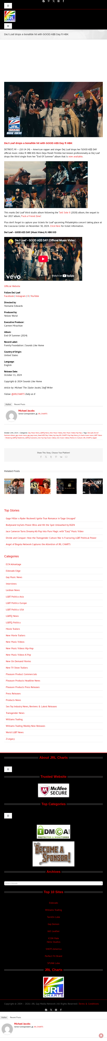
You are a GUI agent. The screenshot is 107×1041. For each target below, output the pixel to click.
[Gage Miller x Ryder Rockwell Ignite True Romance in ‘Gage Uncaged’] (14, 480)
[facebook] (63, 1)
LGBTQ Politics (13, 622)
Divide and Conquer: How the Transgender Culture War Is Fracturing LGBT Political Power (51, 537)
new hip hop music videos (47, 438)
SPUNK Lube (53, 963)
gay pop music (32, 435)
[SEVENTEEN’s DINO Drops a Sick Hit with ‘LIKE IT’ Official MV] (93, 480)
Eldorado (53, 902)
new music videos (63, 438)
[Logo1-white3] (9, 11)
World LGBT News (15, 732)
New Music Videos (56, 433)
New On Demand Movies (18, 661)
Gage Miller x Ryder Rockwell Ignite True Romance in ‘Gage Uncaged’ (41, 518)
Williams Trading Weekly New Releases (25, 725)
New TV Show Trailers (17, 667)
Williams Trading (14, 719)
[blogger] (43, 1)
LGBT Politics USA (15, 609)
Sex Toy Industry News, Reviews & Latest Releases (31, 706)
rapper (94, 438)
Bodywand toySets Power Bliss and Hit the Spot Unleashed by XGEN (40, 524)
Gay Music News (33, 433)
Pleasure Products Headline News (23, 680)
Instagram (21, 296)
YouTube (35, 296)
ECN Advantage (13, 564)
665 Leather (54, 931)
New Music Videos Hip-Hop (72, 433)
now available (76, 156)
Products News (13, 700)
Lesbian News (13, 590)
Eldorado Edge (13, 570)
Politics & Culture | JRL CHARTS (81, 438)
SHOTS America (53, 949)
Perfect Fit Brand (53, 956)
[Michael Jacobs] (11, 412)
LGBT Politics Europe (16, 603)
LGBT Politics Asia (15, 596)
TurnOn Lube (53, 917)
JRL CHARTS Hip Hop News (68, 435)
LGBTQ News (44, 433)
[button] (6, 486)
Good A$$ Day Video (45, 435)
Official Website (12, 286)
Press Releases (13, 693)
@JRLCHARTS (18, 394)
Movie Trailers (13, 628)
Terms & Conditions (89, 1003)
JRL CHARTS (42, 414)
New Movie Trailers (15, 635)
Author (8, 404)
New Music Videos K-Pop (18, 654)
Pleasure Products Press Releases (23, 687)
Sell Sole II (64, 212)
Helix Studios (53, 941)
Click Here (55, 226)
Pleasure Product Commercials (21, 674)
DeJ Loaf (90, 433)
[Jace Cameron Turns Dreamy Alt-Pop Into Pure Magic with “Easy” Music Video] (40, 480)
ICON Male (53, 938)
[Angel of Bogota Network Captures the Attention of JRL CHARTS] (67, 480)
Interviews (11, 583)
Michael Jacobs (26, 410)
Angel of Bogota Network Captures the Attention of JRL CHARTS (38, 544)
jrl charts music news (85, 435)
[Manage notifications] (101, 1035)
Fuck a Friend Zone (31, 216)
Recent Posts (19, 404)
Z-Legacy (10, 738)
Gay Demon (53, 924)
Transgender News (15, 713)
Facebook (9, 296)
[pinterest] (49, 1)
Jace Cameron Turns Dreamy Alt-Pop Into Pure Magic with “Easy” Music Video (44, 531)
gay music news (21, 435)
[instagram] (58, 1)
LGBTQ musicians (31, 438)
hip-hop (56, 435)
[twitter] (54, 1)
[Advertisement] (53, 60)
